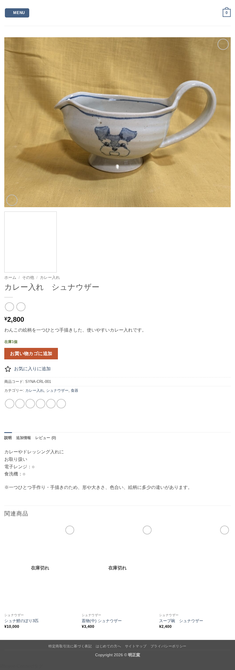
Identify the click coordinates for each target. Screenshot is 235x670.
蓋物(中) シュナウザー (102, 620)
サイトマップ (136, 646)
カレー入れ (50, 277)
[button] (17, 13)
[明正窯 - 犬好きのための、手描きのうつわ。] (117, 13)
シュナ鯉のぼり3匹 (21, 620)
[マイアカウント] (216, 13)
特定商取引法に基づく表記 (70, 646)
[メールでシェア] (40, 403)
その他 (28, 277)
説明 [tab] (8, 438)
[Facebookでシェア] (20, 403)
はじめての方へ (108, 646)
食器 (74, 390)
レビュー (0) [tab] (45, 438)
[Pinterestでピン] (51, 403)
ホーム (10, 277)
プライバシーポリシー (168, 646)
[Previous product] (20, 306)
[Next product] (9, 306)
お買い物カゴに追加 (31, 353)
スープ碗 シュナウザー (181, 620)
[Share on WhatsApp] (9, 403)
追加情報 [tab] (23, 438)
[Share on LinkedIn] (61, 403)
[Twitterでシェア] (30, 403)
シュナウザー (57, 390)
